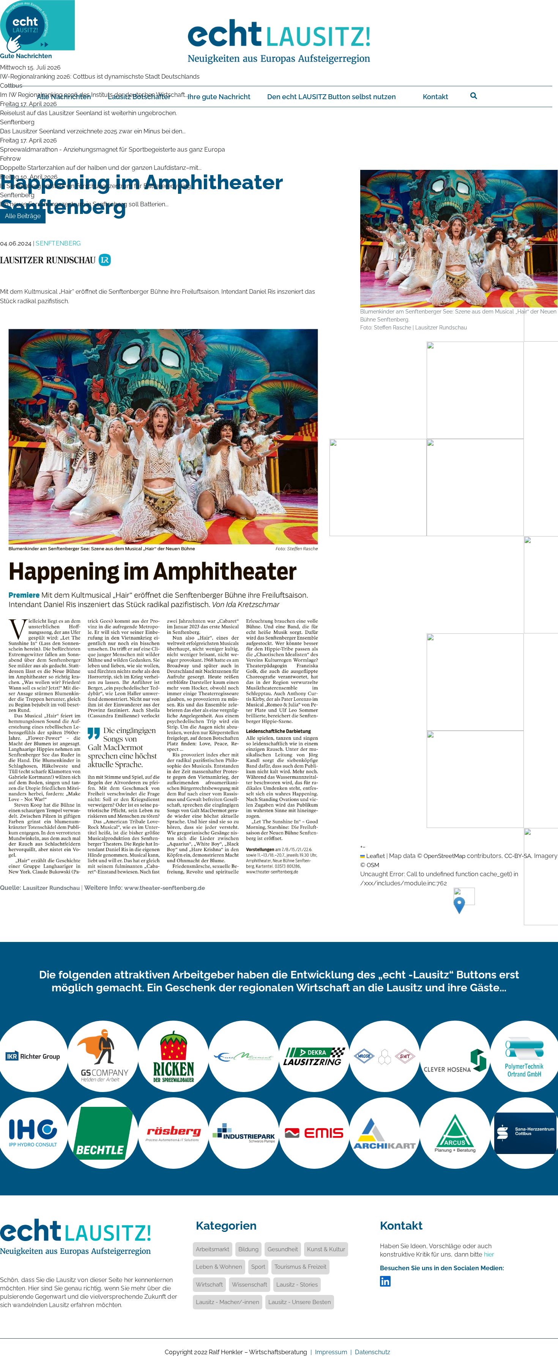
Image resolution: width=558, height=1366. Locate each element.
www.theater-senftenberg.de (164, 888)
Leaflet (375, 856)
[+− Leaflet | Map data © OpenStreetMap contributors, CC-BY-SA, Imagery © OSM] (459, 414)
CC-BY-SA (517, 856)
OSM (373, 865)
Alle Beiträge (23, 216)
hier (489, 1254)
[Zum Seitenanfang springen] (541, 1319)
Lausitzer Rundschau (51, 888)
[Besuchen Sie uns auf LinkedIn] (385, 1284)
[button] (459, 905)
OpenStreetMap (444, 856)
